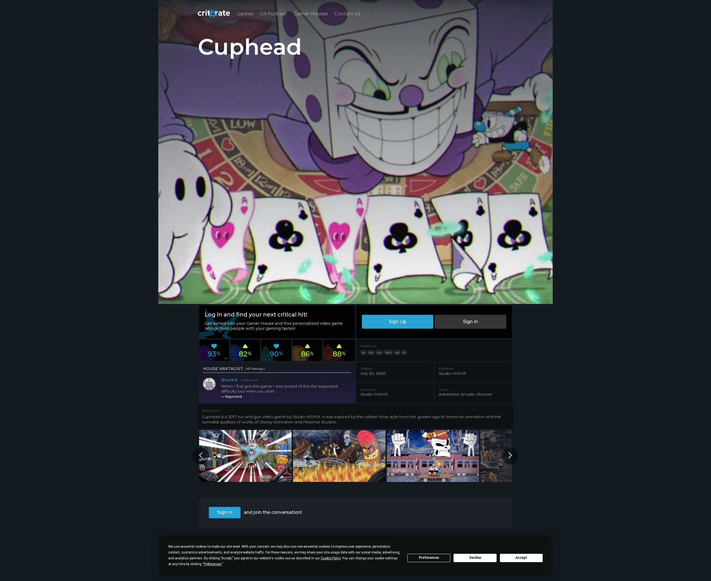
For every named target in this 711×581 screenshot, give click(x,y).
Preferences (429, 558)
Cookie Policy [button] (331, 558)
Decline (475, 558)
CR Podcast (273, 13)
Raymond (233, 396)
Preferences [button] (212, 564)
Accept (521, 558)
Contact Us (347, 13)
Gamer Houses (310, 13)
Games (245, 13)
